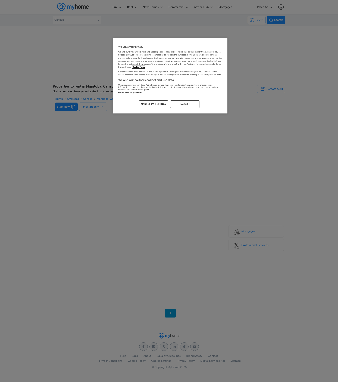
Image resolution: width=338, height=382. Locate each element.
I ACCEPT (185, 104)
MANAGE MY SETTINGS (153, 104)
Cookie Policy (138, 67)
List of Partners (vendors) (130, 93)
